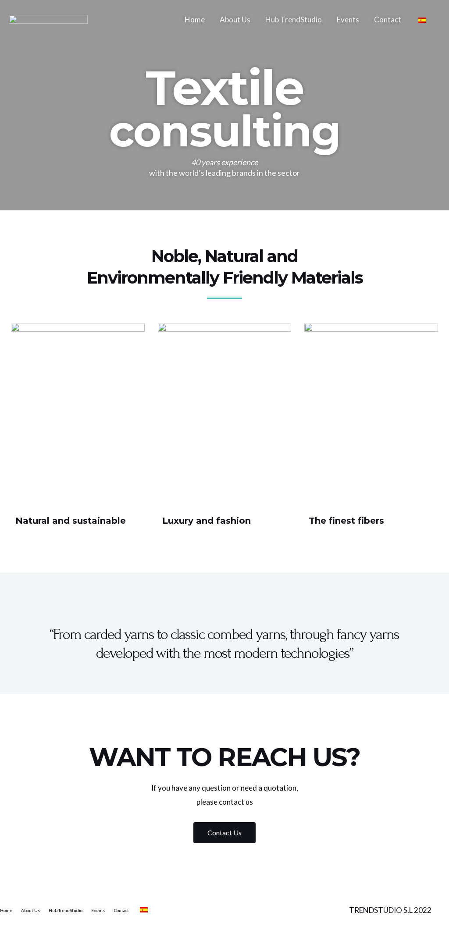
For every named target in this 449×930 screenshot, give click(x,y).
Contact (387, 19)
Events (348, 19)
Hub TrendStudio (293, 19)
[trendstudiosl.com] (48, 18)
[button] (224, 832)
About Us (235, 19)
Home (195, 19)
